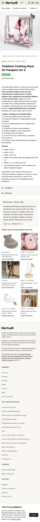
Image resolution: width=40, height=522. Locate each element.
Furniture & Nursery (20, 8)
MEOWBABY (6, 252)
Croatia (4, 358)
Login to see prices (8, 78)
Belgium (21, 358)
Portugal (25, 356)
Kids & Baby (6, 8)
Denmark (4, 360)
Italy (12, 358)
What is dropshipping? (9, 451)
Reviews (5, 376)
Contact (5, 380)
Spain (8, 358)
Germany (4, 356)
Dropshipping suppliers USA (11, 427)
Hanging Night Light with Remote (28, 312)
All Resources (7, 459)
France (30, 356)
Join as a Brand (7, 396)
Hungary (10, 360)
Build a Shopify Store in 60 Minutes (14, 443)
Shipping (5, 484)
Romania (10, 356)
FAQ (3, 431)
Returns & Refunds (8, 488)
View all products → (13, 224)
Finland (16, 358)
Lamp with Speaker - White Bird (29, 284)
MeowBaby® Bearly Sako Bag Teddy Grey (10, 256)
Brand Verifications (8, 447)
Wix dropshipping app (9, 419)
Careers (4, 388)
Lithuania (28, 358)
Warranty (5, 492)
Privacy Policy (16, 519)
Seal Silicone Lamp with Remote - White (9, 312)
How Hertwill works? (9, 407)
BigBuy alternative (8, 474)
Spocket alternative (8, 470)
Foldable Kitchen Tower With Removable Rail (9, 284)
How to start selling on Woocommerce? (16, 439)
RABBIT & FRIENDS (27, 252)
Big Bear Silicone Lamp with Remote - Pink (29, 256)
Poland (22, 354)
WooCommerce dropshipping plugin (14, 415)
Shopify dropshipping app (11, 411)
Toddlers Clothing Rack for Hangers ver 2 (34, 8)
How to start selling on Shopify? (13, 435)
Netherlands (18, 356)
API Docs (5, 455)
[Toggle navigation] (3, 3)
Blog (3, 392)
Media (4, 384)
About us (5, 372)
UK (19, 354)
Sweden (28, 354)
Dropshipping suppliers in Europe (13, 423)
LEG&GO (5, 280)
